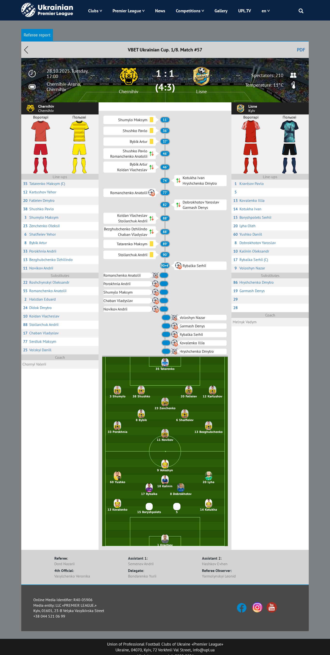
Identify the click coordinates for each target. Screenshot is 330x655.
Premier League (127, 11)
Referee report (37, 35)
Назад (26, 50)
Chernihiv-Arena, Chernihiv (64, 86)
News (160, 11)
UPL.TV (244, 11)
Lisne (201, 91)
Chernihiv (128, 91)
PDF (301, 50)
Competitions (188, 11)
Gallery (221, 11)
